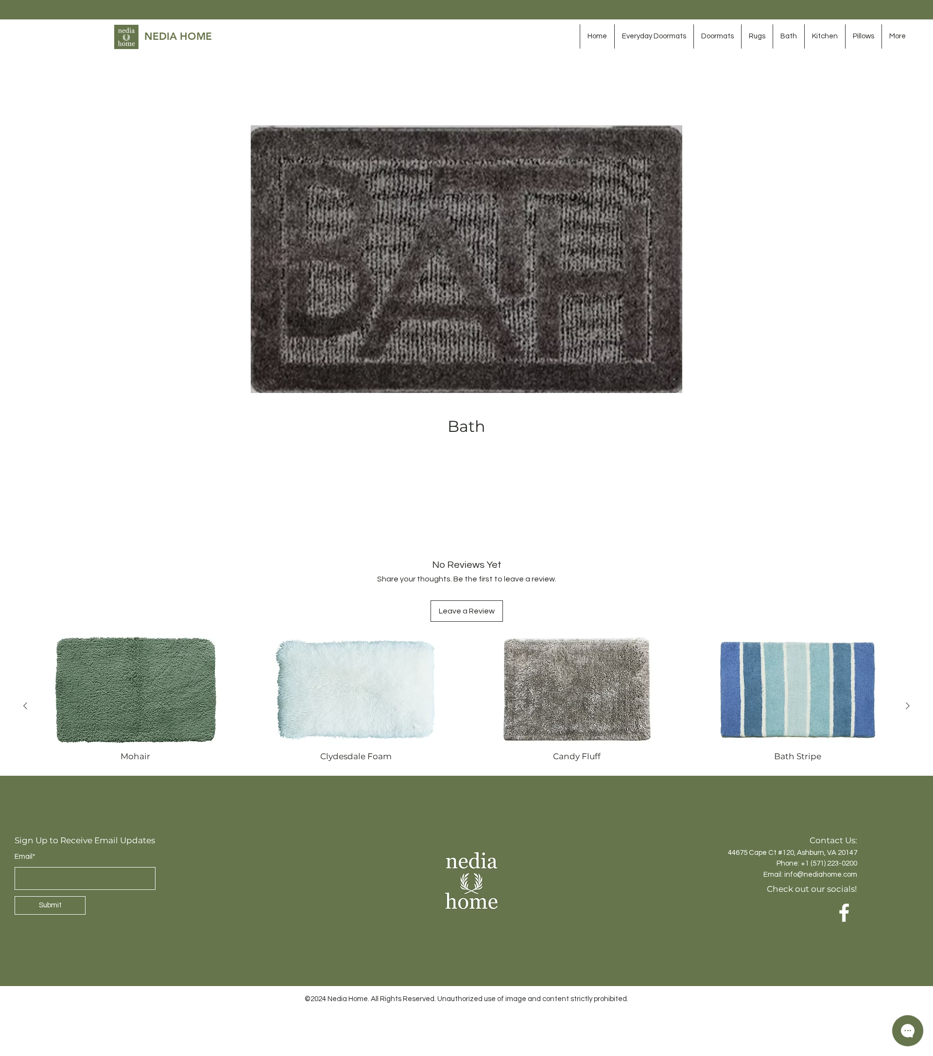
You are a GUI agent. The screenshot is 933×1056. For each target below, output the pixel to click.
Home (238, 90)
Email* (25, 792)
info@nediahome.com (820, 810)
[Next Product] (908, 641)
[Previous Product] (25, 641)
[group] (466, 641)
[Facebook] (844, 849)
